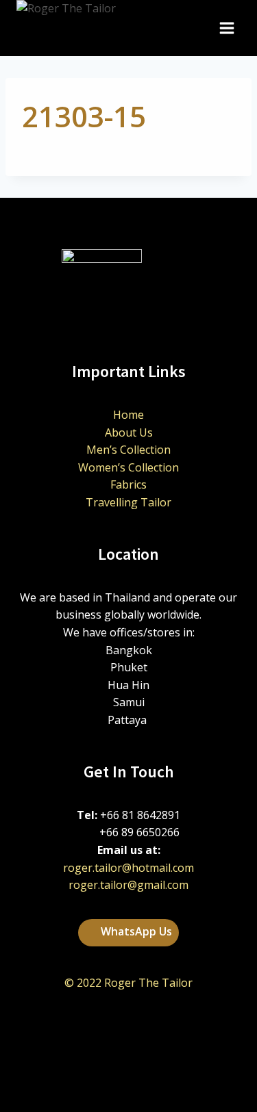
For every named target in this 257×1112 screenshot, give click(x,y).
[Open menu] (226, 28)
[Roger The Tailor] (98, 28)
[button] (128, 932)
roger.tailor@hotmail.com (128, 867)
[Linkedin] (112, 1081)
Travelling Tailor (128, 502)
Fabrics (128, 484)
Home (128, 414)
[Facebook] (146, 1081)
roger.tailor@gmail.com (128, 884)
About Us (129, 432)
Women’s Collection (128, 467)
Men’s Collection (128, 449)
